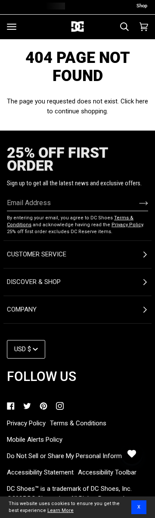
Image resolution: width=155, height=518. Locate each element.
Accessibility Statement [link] (40, 472)
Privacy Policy (127, 225)
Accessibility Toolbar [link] (107, 472)
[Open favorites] (131, 453)
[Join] (136, 203)
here (142, 101)
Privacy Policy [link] (26, 423)
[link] (11, 406)
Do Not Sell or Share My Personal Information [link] (71, 456)
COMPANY (22, 309)
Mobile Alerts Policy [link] (34, 439)
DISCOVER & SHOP (34, 282)
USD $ (22, 349)
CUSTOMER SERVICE (36, 254)
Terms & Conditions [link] (78, 423)
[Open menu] (11, 27)
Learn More (60, 510)
